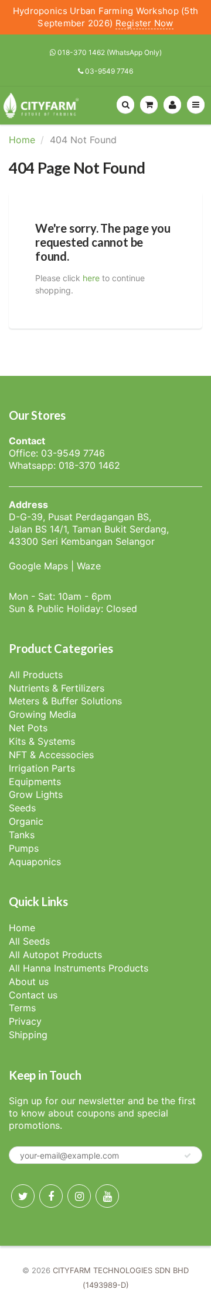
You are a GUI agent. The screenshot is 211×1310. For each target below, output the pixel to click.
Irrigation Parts (42, 768)
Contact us (33, 995)
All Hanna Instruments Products (78, 968)
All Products (36, 674)
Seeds (22, 808)
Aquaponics (35, 861)
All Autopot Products (55, 954)
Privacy (25, 1021)
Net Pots (28, 728)
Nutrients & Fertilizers (56, 688)
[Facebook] (51, 1196)
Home (22, 140)
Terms (22, 1008)
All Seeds (29, 941)
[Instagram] (79, 1196)
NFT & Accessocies (51, 755)
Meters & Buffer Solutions (65, 701)
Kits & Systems (42, 741)
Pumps (24, 848)
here (91, 278)
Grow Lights (36, 794)
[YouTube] (107, 1196)
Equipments (35, 781)
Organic (26, 821)
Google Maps (38, 566)
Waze (89, 566)
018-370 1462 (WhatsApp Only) (109, 52)
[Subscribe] (187, 1155)
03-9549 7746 (108, 71)
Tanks (22, 835)
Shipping (28, 1035)
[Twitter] (23, 1196)
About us (29, 981)
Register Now (144, 23)
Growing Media (42, 714)
